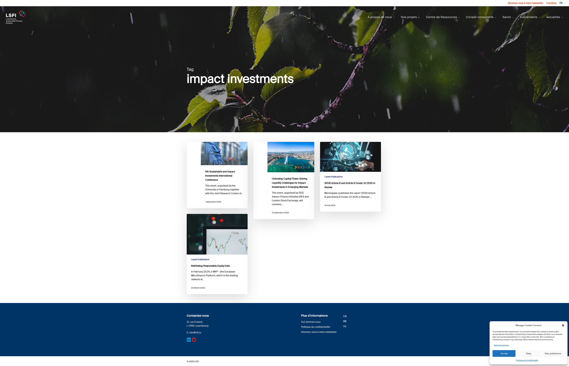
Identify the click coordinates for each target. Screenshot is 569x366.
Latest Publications (334, 176)
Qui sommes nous (311, 321)
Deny (528, 353)
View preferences (553, 353)
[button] (563, 325)
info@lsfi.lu (195, 332)
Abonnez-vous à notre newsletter (319, 332)
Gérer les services (501, 345)
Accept (504, 353)
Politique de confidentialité (527, 360)
